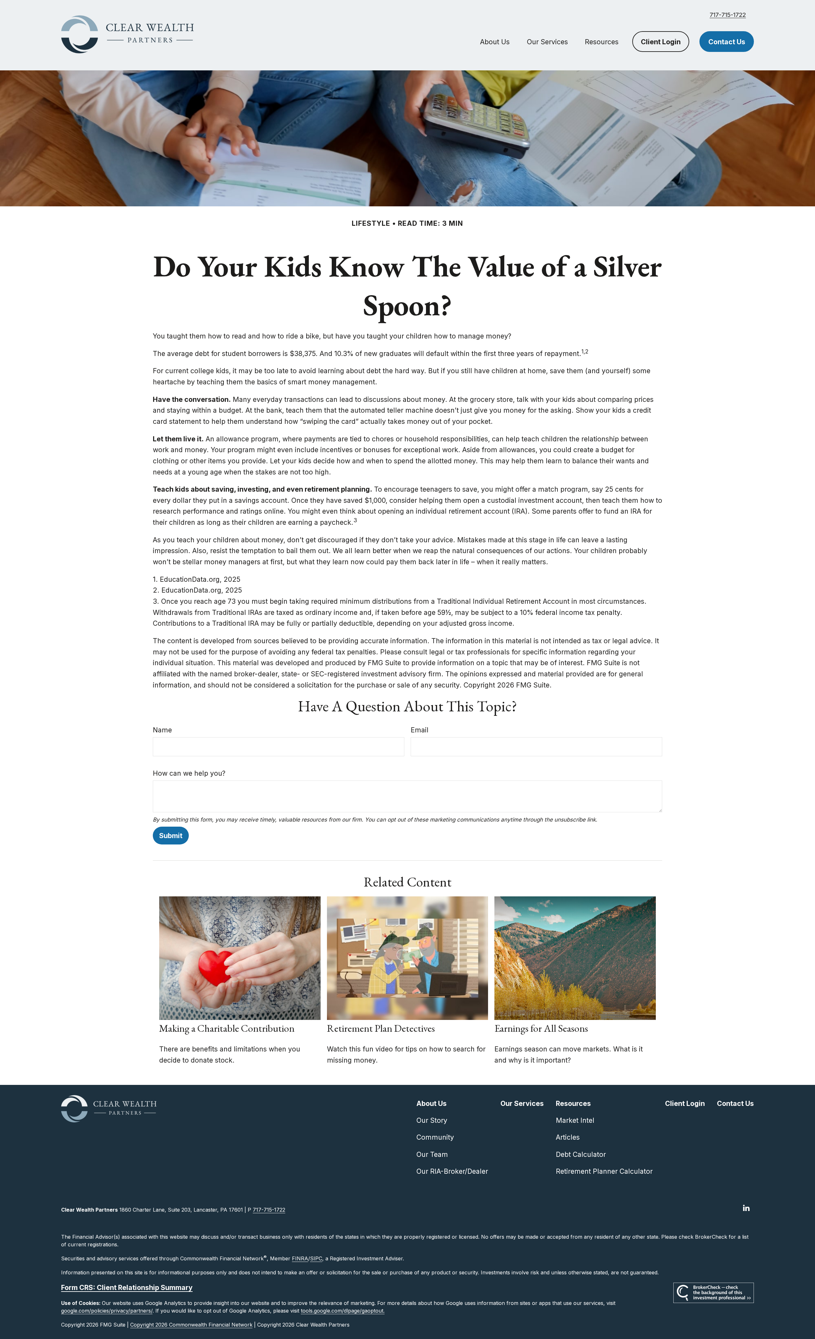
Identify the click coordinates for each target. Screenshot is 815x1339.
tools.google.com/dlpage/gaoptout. (343, 1310)
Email (420, 730)
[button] (495, 41)
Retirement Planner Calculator (604, 1171)
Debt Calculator (581, 1154)
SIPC (316, 1258)
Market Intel (575, 1120)
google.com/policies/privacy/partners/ (106, 1310)
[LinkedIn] (746, 1208)
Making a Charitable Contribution (226, 1028)
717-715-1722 (728, 14)
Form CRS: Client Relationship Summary (127, 1287)
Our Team (432, 1154)
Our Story (431, 1120)
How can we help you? (189, 773)
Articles (568, 1137)
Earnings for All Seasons (541, 1028)
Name (162, 730)
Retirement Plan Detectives (381, 1028)
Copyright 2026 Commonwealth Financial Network (191, 1324)
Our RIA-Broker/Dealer (452, 1171)
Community (435, 1137)
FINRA (300, 1258)
